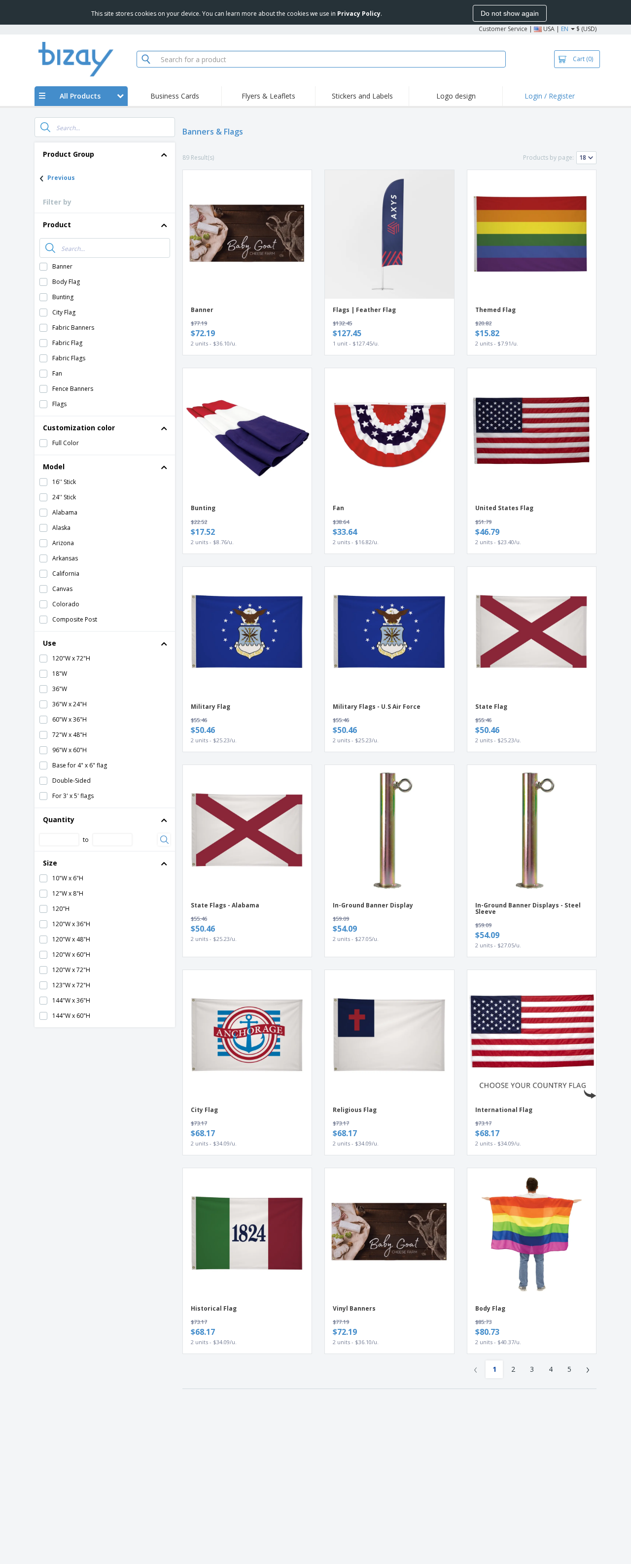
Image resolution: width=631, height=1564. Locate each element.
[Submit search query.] (45, 127)
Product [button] (57, 224)
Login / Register (550, 96)
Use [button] (49, 643)
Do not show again (510, 13)
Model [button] (54, 466)
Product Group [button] (68, 154)
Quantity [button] (58, 819)
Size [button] (50, 863)
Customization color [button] (79, 427)
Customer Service (503, 29)
